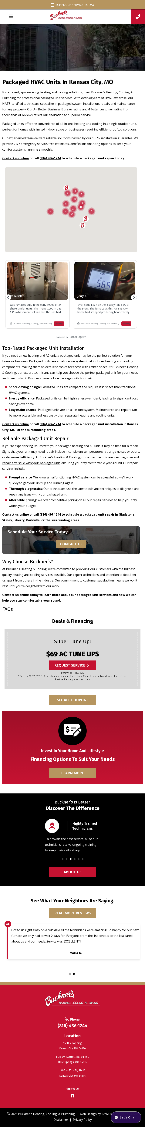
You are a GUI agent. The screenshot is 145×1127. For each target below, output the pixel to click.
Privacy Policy (82, 1120)
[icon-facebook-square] (72, 1096)
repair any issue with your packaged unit (31, 463)
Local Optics (77, 337)
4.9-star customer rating (105, 109)
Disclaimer (60, 1120)
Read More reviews (72, 913)
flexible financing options (94, 144)
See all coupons (72, 699)
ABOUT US (72, 871)
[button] (62, 859)
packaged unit (70, 355)
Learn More (72, 773)
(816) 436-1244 (50, 158)
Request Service (69, 665)
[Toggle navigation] (11, 16)
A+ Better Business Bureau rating (57, 109)
